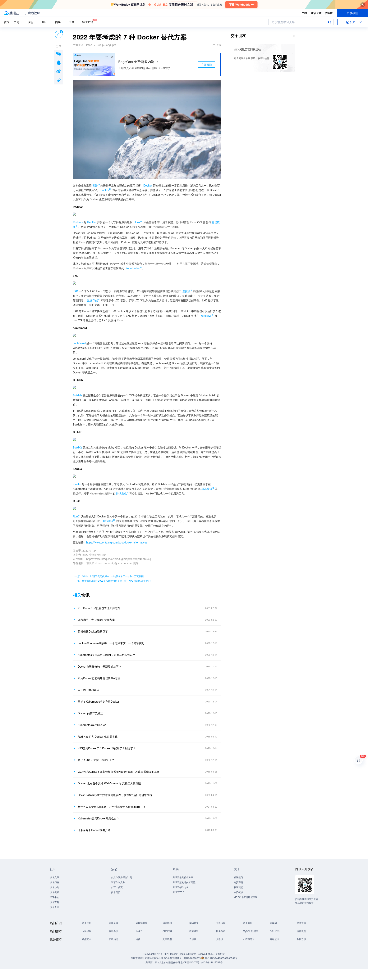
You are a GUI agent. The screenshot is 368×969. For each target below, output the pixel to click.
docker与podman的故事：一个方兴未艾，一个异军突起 (111, 643)
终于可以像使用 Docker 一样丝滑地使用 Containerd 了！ (112, 807)
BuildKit (77, 447)
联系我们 (238, 887)
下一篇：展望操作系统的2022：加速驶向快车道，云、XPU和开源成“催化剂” (112, 580)
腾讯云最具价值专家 (182, 877)
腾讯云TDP (178, 892)
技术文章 (54, 877)
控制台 (329, 13)
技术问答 (54, 882)
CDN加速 (167, 931)
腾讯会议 (113, 931)
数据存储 (92, 300)
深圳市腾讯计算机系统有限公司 (147, 958)
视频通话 (194, 931)
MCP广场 (87, 22)
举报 (219, 44)
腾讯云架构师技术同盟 (184, 882)
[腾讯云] (11, 13)
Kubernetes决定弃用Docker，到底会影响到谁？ (106, 655)
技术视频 (54, 892)
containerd (79, 343)
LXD (75, 291)
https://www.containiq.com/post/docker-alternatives (116, 542)
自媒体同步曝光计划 (121, 877)
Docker (147, 185)
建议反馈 (316, 13)
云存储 (273, 923)
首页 (6, 22)
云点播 (192, 939)
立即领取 (206, 64)
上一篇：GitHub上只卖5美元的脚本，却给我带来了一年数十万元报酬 (108, 576)
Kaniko (77, 484)
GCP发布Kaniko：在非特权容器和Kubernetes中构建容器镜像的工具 (118, 771)
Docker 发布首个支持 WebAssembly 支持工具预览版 (109, 783)
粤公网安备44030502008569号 (221, 958)
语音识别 (301, 931)
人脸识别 (86, 931)
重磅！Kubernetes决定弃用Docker (98, 701)
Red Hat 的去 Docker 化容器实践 (97, 736)
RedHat (91, 222)
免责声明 (238, 882)
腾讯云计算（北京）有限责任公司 (162, 962)
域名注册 (86, 923)
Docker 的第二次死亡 (90, 713)
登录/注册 (352, 13)
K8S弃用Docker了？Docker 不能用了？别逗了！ (107, 748)
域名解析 (247, 923)
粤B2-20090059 (192, 958)
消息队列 (167, 923)
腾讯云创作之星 (180, 887)
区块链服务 (141, 923)
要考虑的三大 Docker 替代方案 (96, 620)
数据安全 (86, 939)
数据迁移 (301, 939)
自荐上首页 (117, 887)
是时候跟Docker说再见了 (93, 631)
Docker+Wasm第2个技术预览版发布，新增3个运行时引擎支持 (115, 795)
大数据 (219, 939)
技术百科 (54, 902)
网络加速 (194, 923)
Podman (78, 222)
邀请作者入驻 (118, 882)
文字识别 (167, 939)
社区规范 (238, 877)
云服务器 (113, 923)
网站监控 (274, 939)
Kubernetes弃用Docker (92, 725)
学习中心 (54, 897)
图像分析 (220, 931)
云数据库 (220, 923)
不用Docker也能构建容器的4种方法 (99, 678)
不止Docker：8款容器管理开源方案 (99, 608)
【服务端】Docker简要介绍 (94, 830)
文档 (304, 13)
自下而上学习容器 (88, 690)
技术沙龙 (54, 887)
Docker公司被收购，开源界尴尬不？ (99, 666)
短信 (138, 939)
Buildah (77, 395)
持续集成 (121, 493)
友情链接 (238, 892)
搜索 (329, 22)
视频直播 (301, 923)
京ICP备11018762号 (212, 962)
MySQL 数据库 (250, 931)
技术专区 (54, 907)
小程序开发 (249, 939)
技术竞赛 (115, 892)
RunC (76, 516)
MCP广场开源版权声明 (245, 897)
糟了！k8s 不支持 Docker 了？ (96, 760)
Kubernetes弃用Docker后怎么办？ (98, 818)
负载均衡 (113, 939)
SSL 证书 (274, 931)
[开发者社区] (32, 13)
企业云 (139, 931)
